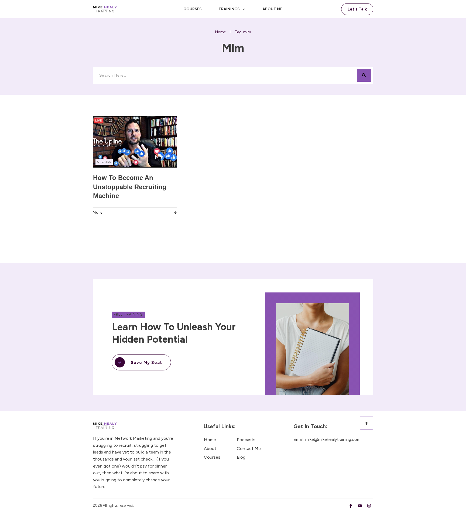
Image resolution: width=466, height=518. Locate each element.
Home (210, 439)
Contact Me (249, 448)
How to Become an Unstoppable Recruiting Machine (129, 186)
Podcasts (246, 439)
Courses (212, 457)
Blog (241, 457)
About (210, 448)
